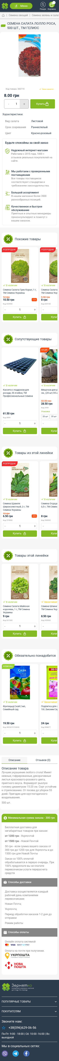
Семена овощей (18, 15)
